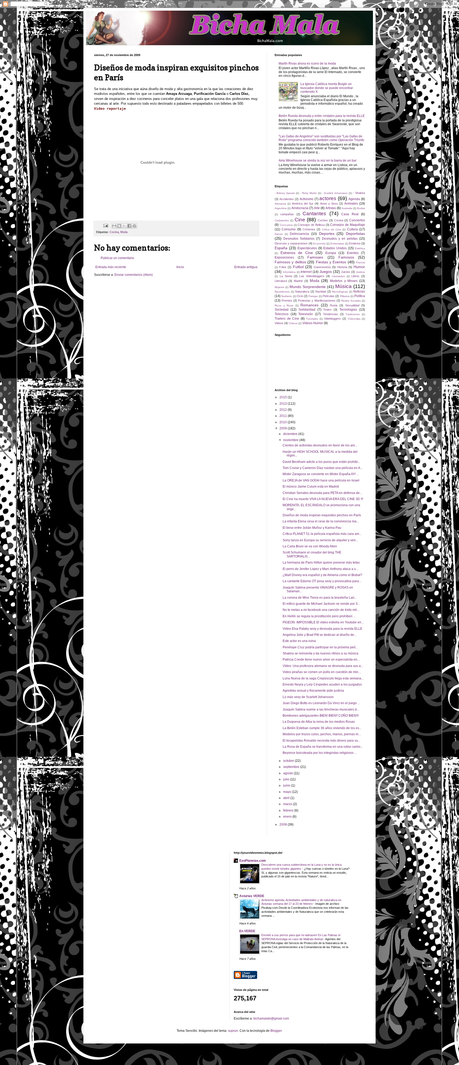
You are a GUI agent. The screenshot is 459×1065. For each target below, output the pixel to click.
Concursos (286, 224)
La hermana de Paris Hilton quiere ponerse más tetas (321, 562)
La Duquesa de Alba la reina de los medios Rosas (319, 722)
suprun (233, 1031)
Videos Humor (312, 323)
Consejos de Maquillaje (347, 225)
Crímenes (309, 229)
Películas (328, 296)
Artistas (330, 208)
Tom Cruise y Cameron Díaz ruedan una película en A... (323, 468)
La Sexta (286, 276)
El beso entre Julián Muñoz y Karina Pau (312, 528)
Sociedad (281, 309)
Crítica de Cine (331, 229)
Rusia (333, 305)
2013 (283, 403)
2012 (283, 410)
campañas (287, 214)
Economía (319, 243)
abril (286, 798)
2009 (283, 428)
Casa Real (349, 214)
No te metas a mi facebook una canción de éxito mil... (321, 610)
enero (287, 816)
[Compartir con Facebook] (129, 226)
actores (327, 198)
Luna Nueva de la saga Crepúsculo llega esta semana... (323, 678)
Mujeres (279, 287)
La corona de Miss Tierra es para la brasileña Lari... (320, 597)
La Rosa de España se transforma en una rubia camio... (323, 747)
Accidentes (286, 199)
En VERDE (247, 931)
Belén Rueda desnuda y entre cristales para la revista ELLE (322, 116)
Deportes (326, 233)
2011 (283, 416)
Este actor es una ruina (299, 641)
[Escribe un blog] (119, 226)
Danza (279, 234)
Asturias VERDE (251, 896)
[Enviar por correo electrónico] (114, 226)
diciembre (290, 434)
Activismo (306, 199)
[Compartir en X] (124, 226)
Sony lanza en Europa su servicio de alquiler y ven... (320, 540)
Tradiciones (353, 314)
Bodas (361, 208)
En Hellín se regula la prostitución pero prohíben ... (319, 616)
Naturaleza (302, 291)
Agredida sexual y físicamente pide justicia (313, 690)
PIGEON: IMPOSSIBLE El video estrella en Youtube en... (323, 622)
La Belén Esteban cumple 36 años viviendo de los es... (322, 728)
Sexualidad (352, 305)
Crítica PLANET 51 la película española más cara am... (322, 534)
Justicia (360, 272)
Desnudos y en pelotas (340, 238)
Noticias (359, 291)
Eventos (353, 253)
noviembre (291, 440)
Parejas (313, 296)
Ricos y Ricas (284, 305)
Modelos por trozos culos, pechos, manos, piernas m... (322, 734)
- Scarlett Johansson (335, 193)
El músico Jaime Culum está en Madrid (311, 486)
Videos (279, 323)
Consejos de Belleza (311, 224)
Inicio (180, 267)
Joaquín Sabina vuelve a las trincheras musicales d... (321, 709)
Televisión (305, 314)
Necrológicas (340, 291)
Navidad (320, 291)
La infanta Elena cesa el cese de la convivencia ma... (321, 521)
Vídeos (293, 323)
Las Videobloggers (311, 276)
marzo (288, 804)
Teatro (327, 309)
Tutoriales (312, 318)
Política (359, 296)
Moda (124, 232)
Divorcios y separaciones (291, 243)
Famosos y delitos (290, 262)
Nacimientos (282, 291)
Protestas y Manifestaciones (316, 300)
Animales (351, 203)
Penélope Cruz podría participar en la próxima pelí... (320, 647)
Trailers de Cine (287, 318)
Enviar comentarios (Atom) (133, 275)
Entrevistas (337, 243)
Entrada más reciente (110, 267)
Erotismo (354, 243)
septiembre (291, 767)
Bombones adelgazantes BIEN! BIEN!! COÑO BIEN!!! (321, 715)
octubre (289, 761)
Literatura (281, 280)
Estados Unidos (335, 248)
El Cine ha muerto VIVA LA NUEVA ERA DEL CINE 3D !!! (323, 499)
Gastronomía (322, 267)
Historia (342, 267)
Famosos (346, 257)
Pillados (345, 296)
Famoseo (315, 257)
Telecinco (281, 314)
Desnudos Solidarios (298, 238)
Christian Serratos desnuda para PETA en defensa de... (322, 493)
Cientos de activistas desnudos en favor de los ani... (320, 445)
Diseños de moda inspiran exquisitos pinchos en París (322, 515)
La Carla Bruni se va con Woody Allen (310, 546)
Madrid (298, 280)
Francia (360, 262)
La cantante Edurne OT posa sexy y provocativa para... (322, 581)
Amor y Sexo (329, 203)
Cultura (352, 229)
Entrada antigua (245, 267)
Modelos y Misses (343, 281)
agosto (288, 773)
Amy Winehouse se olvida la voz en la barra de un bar (317, 160)
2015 (283, 397)
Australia (347, 208)
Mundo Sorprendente (308, 287)
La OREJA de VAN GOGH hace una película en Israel (321, 480)
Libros (355, 276)
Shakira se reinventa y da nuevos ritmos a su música (320, 653)
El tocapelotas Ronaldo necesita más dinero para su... (321, 740)
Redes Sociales (351, 300)
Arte (317, 208)
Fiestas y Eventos (331, 262)
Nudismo (286, 296)
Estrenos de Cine (296, 253)
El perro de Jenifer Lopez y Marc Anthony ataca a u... (320, 569)
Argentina (281, 208)
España (281, 248)
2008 (283, 824)
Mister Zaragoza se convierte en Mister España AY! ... (321, 474)
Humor (359, 267)
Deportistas (355, 233)
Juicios (345, 271)
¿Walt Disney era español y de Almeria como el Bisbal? (322, 575)
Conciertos (357, 220)
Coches (323, 220)
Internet (306, 272)
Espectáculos (307, 248)
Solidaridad (307, 309)
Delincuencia (299, 234)
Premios (287, 300)
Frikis (282, 267)
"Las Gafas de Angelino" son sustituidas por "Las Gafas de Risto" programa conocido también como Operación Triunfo (321, 138)
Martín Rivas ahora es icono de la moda (307, 63)
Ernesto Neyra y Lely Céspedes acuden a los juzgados (322, 684)
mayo (287, 792)
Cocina (114, 232)
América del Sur (302, 203)
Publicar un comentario (117, 258)
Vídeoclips (354, 318)
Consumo (289, 229)
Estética (360, 248)
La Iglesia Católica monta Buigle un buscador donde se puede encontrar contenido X (326, 88)
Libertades (338, 276)
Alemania (280, 203)
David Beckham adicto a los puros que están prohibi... (321, 462)
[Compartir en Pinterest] (134, 226)
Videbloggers (332, 318)
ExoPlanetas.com (252, 861)
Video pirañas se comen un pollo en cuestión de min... (322, 672)
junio (287, 785)
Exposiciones (284, 257)
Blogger (276, 1031)
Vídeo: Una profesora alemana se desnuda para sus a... (323, 666)
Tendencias (330, 314)
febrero (288, 810)
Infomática (289, 272)
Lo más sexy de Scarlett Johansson (308, 697)
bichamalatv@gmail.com (271, 1018)
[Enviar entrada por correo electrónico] (105, 225)
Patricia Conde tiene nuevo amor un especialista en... (321, 659)
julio (286, 779)
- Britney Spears (285, 193)
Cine (300, 219)
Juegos (326, 271)
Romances (309, 305)
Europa (330, 253)
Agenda (354, 199)
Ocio (300, 296)
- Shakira (359, 193)
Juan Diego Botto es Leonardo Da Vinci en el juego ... (321, 703)
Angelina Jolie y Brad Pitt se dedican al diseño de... (319, 635)
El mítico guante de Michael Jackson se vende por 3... (321, 604)
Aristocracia (299, 208)
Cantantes (314, 213)
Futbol (298, 267)
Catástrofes (282, 220)
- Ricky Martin (308, 193)
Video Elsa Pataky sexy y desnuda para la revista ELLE (322, 629)
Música (343, 286)
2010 (283, 422)
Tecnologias (348, 309)
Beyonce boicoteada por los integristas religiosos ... (320, 753)
